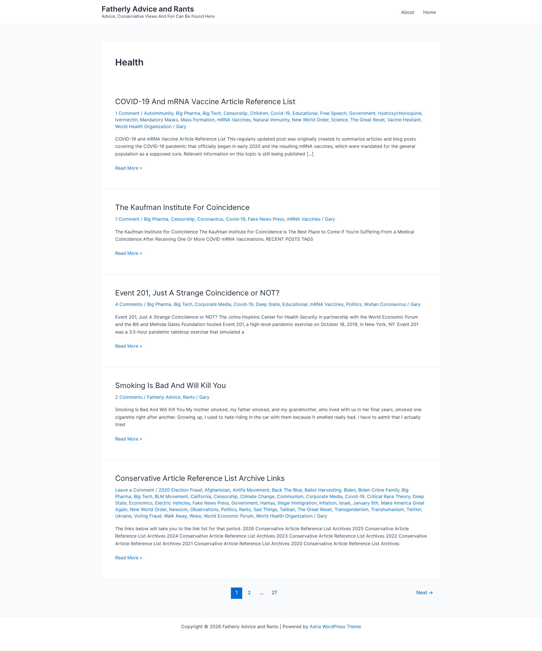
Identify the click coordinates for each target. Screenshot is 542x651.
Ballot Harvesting (323, 490)
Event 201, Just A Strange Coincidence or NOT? (197, 292)
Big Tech (212, 113)
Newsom (178, 509)
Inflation (327, 503)
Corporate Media (213, 304)
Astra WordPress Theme (335, 626)
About (407, 12)
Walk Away (175, 516)
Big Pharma (188, 113)
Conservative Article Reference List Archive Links (200, 478)
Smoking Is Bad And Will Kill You (170, 385)
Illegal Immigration (297, 503)
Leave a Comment (134, 490)
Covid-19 (280, 113)
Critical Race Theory (388, 496)
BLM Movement (171, 496)
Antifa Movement (251, 490)
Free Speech (333, 113)
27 (274, 592)
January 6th (365, 503)
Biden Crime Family (378, 490)
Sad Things (265, 509)
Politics (354, 304)
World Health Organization (143, 126)
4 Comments (129, 304)
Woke (195, 516)
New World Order (310, 119)
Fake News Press (266, 219)
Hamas (267, 503)
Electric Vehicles (172, 503)
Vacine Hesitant (404, 119)
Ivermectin (126, 119)
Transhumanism (387, 509)
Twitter (413, 509)
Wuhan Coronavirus (385, 304)
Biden (350, 490)
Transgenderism (351, 509)
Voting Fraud (147, 516)
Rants (189, 397)
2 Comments (129, 397)
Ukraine (123, 516)
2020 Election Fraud (180, 490)
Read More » (128, 167)
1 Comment (127, 113)
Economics (140, 503)
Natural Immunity (271, 119)
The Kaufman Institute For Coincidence (182, 207)
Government (362, 113)
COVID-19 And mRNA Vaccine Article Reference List (205, 101)
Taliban (287, 509)
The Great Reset (367, 119)
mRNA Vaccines (234, 119)
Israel (344, 503)
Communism (290, 496)
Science (339, 119)
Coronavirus (210, 219)
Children (259, 113)
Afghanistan (217, 490)
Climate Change (257, 496)
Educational (305, 113)
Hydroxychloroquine (399, 113)
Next (424, 592)
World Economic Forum (228, 516)
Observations (204, 509)
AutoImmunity (158, 113)
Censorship (236, 113)
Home (429, 12)
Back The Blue (287, 490)
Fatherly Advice (163, 397)
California (201, 496)
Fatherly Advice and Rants (148, 9)
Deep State (268, 304)
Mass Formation (198, 119)
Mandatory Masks (159, 119)
